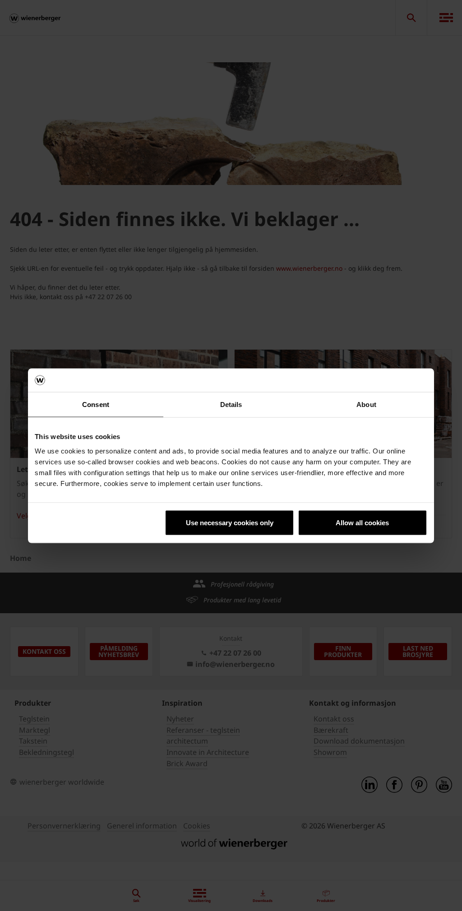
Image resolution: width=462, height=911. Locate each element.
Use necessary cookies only (229, 522)
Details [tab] (231, 404)
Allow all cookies (362, 522)
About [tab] (366, 404)
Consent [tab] (95, 404)
